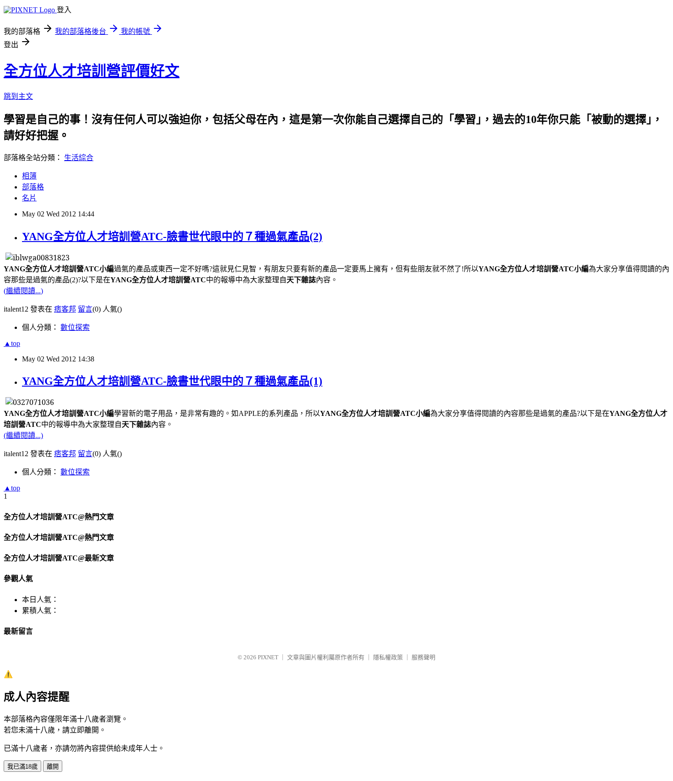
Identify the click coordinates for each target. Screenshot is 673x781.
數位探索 (75, 327)
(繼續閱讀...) (23, 291)
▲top (12, 343)
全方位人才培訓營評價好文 (91, 71)
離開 (53, 766)
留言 (85, 309)
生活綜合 (78, 158)
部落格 (33, 187)
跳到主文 (18, 96)
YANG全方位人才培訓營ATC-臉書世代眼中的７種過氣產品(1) (172, 381)
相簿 (29, 176)
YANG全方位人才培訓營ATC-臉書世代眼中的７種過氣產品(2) (172, 236)
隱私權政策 (388, 657)
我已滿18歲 (22, 766)
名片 (29, 198)
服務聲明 (423, 657)
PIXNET (268, 657)
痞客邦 (65, 309)
